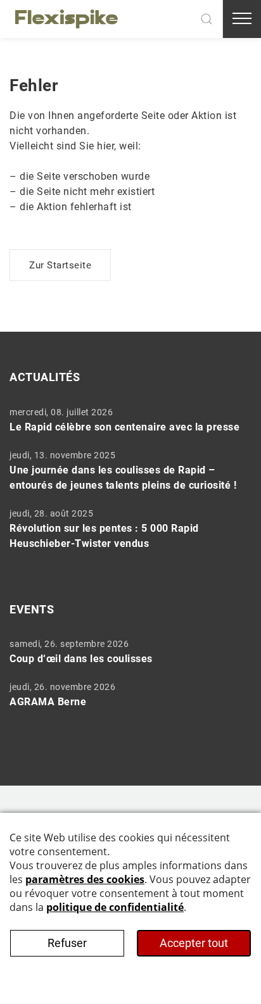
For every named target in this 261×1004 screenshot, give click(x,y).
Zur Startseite (60, 265)
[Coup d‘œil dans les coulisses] (126, 651)
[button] (206, 19)
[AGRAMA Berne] (126, 694)
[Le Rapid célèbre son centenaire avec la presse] (126, 420)
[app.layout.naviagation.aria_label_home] (67, 19)
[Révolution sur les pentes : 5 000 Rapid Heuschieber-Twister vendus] (126, 528)
